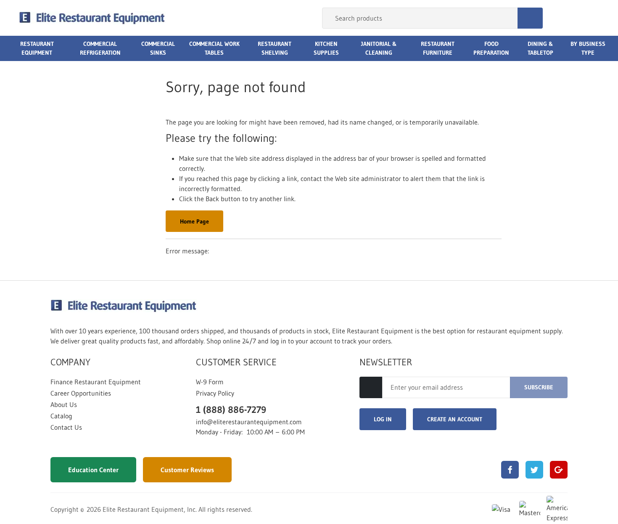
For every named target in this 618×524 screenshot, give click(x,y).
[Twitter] (534, 470)
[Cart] (590, 18)
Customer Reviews (187, 469)
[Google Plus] (559, 470)
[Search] (530, 18)
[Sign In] (558, 18)
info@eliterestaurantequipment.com (249, 422)
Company (70, 362)
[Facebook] (510, 470)
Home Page (194, 221)
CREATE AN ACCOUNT (454, 419)
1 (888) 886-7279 (231, 409)
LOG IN (383, 419)
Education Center (93, 469)
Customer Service (236, 362)
